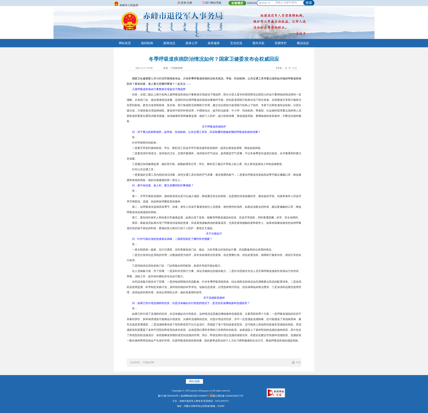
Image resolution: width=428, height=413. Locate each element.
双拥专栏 (281, 43)
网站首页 (125, 43)
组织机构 (147, 43)
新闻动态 (169, 43)
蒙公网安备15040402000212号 (228, 396)
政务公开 (192, 43)
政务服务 (214, 43)
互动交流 (236, 43)
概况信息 (303, 43)
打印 (298, 362)
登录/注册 (186, 2)
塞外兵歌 (258, 43)
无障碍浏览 (252, 3)
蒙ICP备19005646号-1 (169, 396)
